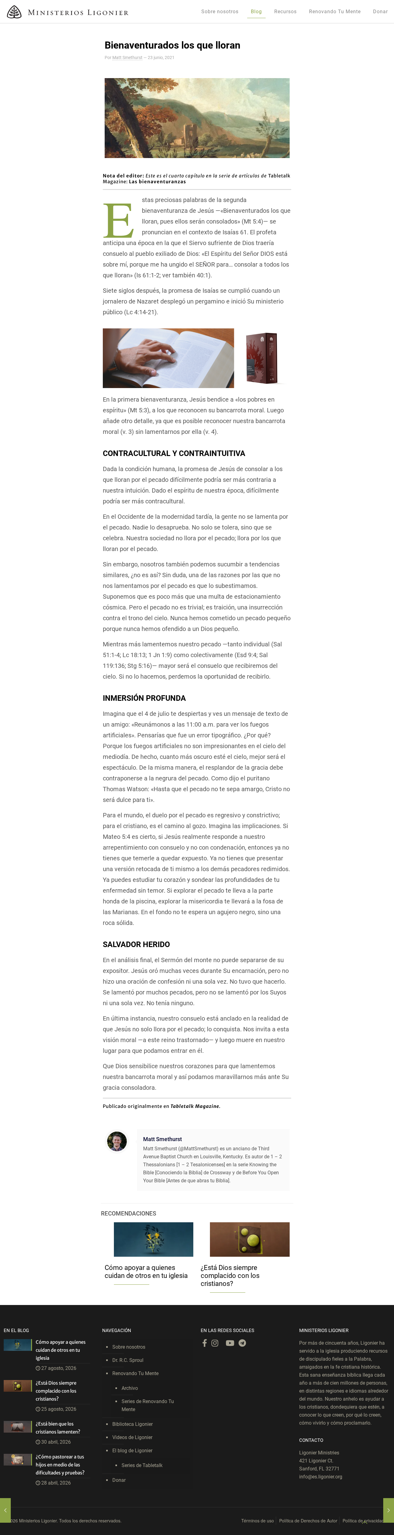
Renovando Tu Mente (135, 1373)
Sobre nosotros (128, 1347)
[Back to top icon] (364, 1522)
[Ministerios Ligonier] (67, 11)
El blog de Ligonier (132, 1451)
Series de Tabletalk (142, 1465)
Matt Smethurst (127, 57)
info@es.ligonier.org (320, 1477)
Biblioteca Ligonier (132, 1424)
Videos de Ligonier (132, 1437)
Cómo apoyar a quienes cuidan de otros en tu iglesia (146, 1271)
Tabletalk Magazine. (196, 1106)
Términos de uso (257, 1520)
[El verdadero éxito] (388, 1510)
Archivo (130, 1388)
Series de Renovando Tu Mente (148, 1405)
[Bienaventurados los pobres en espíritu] (5, 1510)
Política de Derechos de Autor (308, 1520)
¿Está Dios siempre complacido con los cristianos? (230, 1275)
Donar (119, 1480)
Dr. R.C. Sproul (127, 1360)
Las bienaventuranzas (157, 181)
